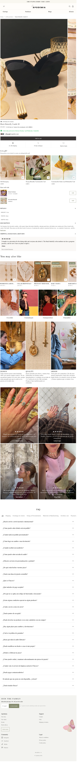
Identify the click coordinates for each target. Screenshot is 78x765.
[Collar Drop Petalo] (25, 271)
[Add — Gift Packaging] (22, 177)
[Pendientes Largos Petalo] (8, 271)
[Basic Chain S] (59, 271)
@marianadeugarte (28, 317)
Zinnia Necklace (12, 192)
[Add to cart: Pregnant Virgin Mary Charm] (48, 280)
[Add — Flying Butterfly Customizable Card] (48, 177)
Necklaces (28, 12)
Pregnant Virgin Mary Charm (42, 283)
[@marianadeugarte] (28, 303)
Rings (50, 12)
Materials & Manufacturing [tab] (51, 516)
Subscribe (14, 706)
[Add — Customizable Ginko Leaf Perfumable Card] (73, 177)
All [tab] (2, 516)
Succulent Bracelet (12, 199)
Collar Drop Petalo (24, 283)
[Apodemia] (38, 6)
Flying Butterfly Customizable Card (36, 181)
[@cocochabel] (9, 303)
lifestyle (71, 12)
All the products (9, 16)
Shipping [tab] (8, 516)
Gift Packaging (4, 181)
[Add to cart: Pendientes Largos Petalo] (14, 280)
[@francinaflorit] (66, 303)
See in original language (7, 249)
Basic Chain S (55, 283)
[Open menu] (4, 6)
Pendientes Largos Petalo (6, 283)
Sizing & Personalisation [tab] (34, 516)
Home (1, 16)
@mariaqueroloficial (48, 317)
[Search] (69, 6)
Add (73, 193)
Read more (3, 230)
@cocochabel (9, 317)
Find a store (5, 729)
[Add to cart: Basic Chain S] (65, 280)
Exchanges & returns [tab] (19, 516)
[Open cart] (73, 6)
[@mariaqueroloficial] (47, 303)
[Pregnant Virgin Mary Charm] (42, 271)
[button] (33, 69)
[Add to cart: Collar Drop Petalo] (31, 280)
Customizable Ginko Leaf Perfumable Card (63, 181)
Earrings (5, 12)
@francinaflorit (66, 317)
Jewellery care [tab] (65, 516)
